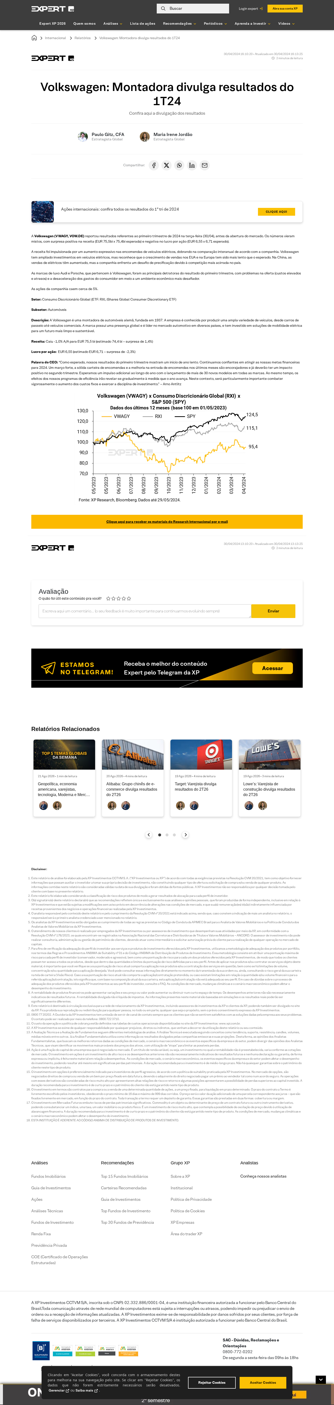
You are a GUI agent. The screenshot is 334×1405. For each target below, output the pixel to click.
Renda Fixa (41, 1233)
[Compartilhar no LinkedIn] (192, 165)
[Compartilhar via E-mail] (205, 165)
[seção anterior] (148, 834)
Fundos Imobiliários (48, 1176)
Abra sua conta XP (285, 8)
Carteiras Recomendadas (124, 1188)
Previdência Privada (49, 1245)
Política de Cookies (188, 1211)
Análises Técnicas (47, 1211)
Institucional (182, 1188)
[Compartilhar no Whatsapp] (179, 165)
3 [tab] (174, 834)
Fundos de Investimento (52, 1222)
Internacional (55, 38)
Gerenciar (57, 1390)
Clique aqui (276, 212)
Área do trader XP (186, 1233)
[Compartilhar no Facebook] (154, 165)
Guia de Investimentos (51, 1188)
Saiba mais (84, 1390)
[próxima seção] (185, 834)
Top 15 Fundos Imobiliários (124, 1176)
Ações (37, 1199)
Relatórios (83, 38)
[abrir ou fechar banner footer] (321, 1380)
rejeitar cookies (211, 1382)
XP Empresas (182, 1222)
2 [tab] (167, 834)
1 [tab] (159, 834)
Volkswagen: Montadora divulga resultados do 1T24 (139, 38)
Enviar (273, 611)
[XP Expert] (52, 9)
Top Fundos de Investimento (125, 1211)
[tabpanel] (64, 778)
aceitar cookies (263, 1382)
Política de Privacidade (191, 1199)
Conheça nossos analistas (263, 1176)
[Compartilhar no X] (166, 165)
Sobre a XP (180, 1176)
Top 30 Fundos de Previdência (127, 1222)
